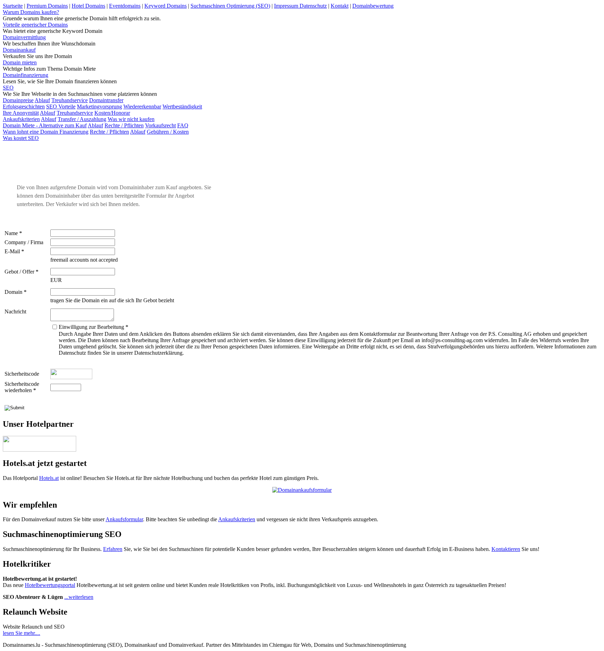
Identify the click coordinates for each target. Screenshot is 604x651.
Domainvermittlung (24, 37)
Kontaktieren (505, 549)
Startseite (13, 6)
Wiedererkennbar (142, 106)
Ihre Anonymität (21, 113)
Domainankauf (19, 50)
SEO (8, 88)
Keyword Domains (165, 6)
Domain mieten (20, 62)
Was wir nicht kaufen (131, 119)
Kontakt (339, 6)
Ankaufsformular (124, 519)
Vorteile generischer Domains (35, 25)
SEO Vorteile (61, 106)
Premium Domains (47, 6)
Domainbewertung (373, 6)
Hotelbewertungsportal (50, 585)
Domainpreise (18, 100)
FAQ (182, 125)
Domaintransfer (106, 100)
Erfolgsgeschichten (24, 106)
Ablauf (42, 100)
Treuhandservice (69, 100)
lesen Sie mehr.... (21, 633)
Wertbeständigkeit (182, 106)
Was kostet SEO (21, 138)
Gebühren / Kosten (168, 132)
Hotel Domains (88, 6)
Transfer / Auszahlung (82, 119)
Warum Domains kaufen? (31, 12)
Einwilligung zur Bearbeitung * (93, 327)
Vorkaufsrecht (160, 125)
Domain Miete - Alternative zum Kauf (45, 125)
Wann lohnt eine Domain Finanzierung (45, 132)
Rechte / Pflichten (124, 125)
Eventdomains (125, 6)
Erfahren (112, 549)
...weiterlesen (78, 597)
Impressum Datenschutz (300, 6)
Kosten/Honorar (112, 113)
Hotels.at (49, 478)
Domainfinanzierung (25, 75)
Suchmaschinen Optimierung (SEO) (230, 6)
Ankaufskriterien (21, 119)
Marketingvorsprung (99, 106)
